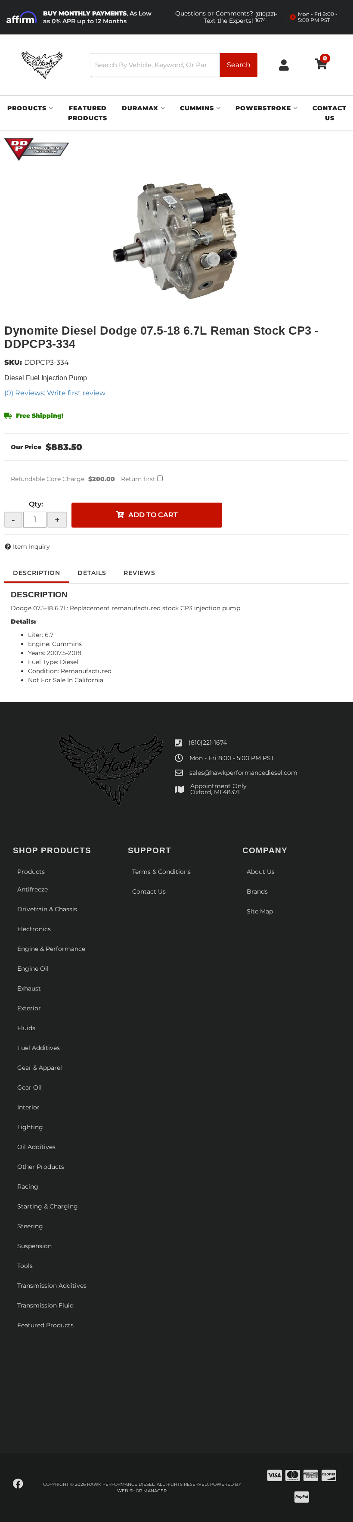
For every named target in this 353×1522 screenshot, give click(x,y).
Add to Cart (153, 515)
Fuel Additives (38, 1048)
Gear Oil (29, 1087)
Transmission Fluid (45, 1305)
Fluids (26, 1028)
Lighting (30, 1127)
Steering (30, 1226)
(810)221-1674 (208, 742)
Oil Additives (36, 1147)
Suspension (34, 1246)
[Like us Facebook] (18, 1484)
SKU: (13, 362)
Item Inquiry (31, 546)
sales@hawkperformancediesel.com (243, 773)
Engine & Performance (51, 949)
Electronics (34, 929)
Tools (25, 1266)
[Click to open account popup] (284, 65)
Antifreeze (32, 889)
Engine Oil (33, 968)
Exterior (29, 1008)
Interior (28, 1107)
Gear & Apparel (39, 1068)
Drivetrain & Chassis (47, 909)
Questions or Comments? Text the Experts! (226, 17)
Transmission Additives (52, 1285)
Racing (27, 1186)
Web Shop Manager (142, 1491)
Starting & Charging (47, 1206)
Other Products (40, 1167)
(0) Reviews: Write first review (54, 393)
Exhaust (29, 988)
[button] (174, 65)
